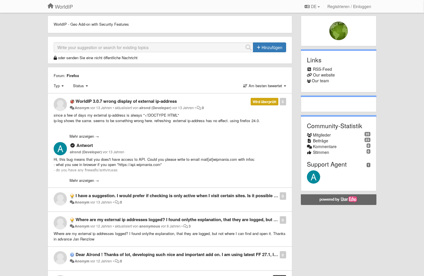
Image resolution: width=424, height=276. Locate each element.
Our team (320, 80)
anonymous (149, 226)
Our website (324, 75)
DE (314, 6)
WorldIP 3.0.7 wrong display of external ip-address (126, 101)
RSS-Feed (322, 69)
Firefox (73, 75)
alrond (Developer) (155, 107)
